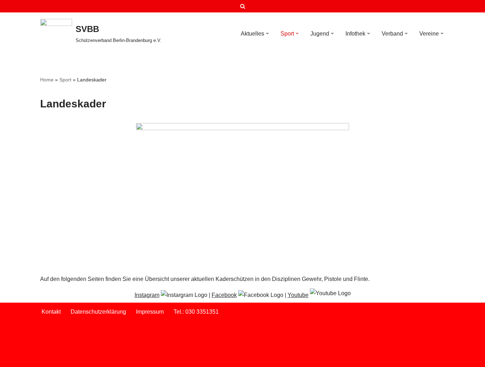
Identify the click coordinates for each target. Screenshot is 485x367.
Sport (65, 80)
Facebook (224, 295)
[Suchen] (242, 6)
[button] (267, 33)
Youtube (298, 295)
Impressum (150, 312)
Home (47, 80)
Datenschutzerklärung (98, 312)
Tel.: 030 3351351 (196, 312)
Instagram (147, 295)
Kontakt (51, 312)
